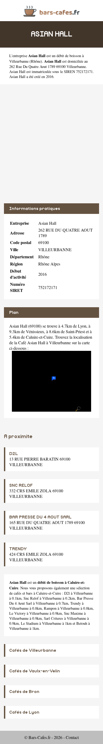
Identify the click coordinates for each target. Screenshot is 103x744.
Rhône (36, 61)
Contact (72, 737)
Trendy (75, 603)
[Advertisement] (51, 143)
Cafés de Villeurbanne (32, 650)
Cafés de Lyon (24, 712)
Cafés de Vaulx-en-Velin (34, 671)
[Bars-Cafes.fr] (51, 10)
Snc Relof (31, 598)
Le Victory (17, 613)
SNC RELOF (21, 485)
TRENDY (18, 549)
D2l (67, 593)
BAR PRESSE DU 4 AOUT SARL (40, 517)
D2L (13, 454)
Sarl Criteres (53, 618)
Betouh (81, 623)
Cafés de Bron (24, 692)
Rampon (50, 608)
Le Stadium (29, 623)
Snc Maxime (73, 613)
